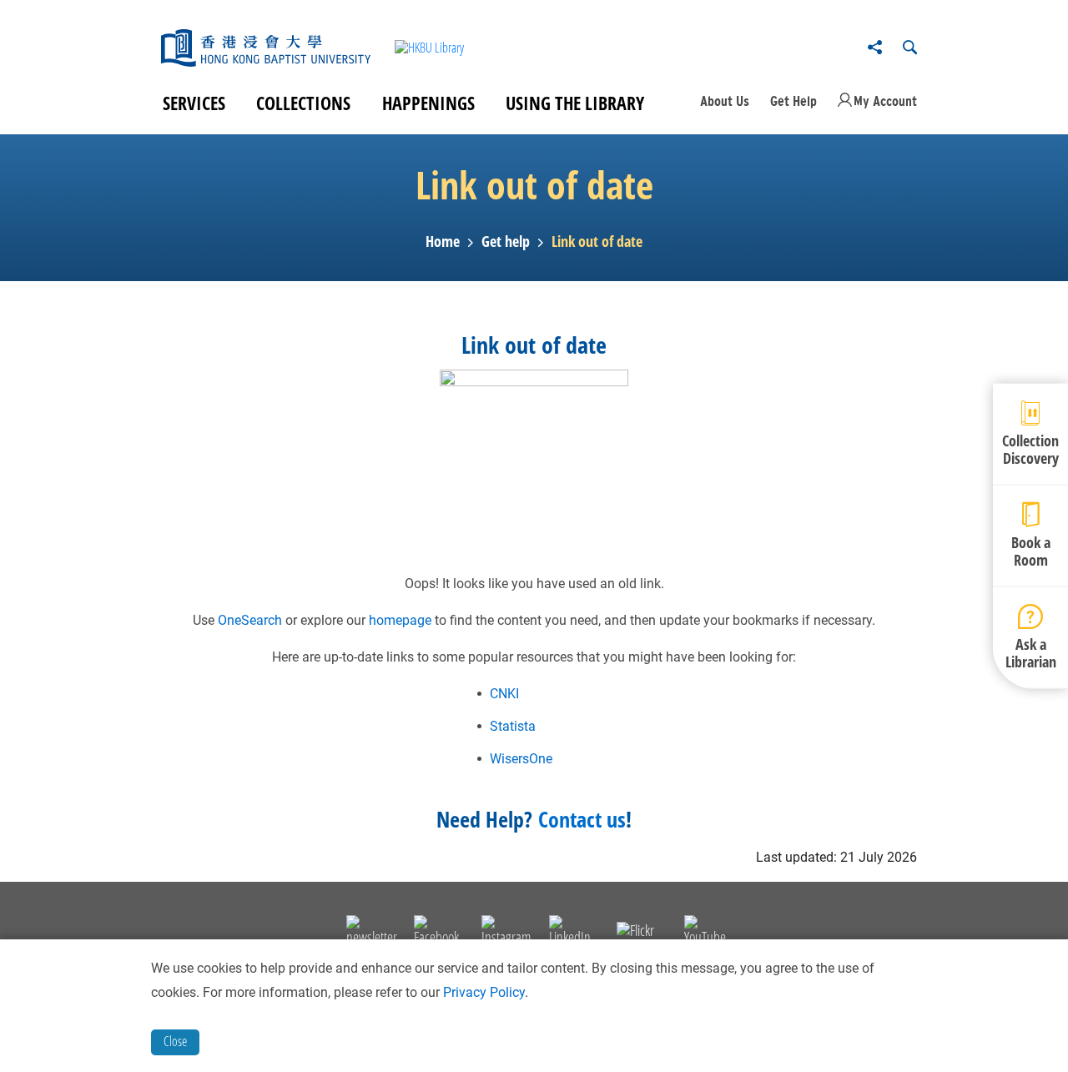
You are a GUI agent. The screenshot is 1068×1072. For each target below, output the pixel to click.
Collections (303, 102)
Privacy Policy (484, 992)
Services (194, 102)
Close (175, 1041)
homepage (400, 620)
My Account (885, 100)
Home (443, 242)
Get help (505, 242)
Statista (513, 726)
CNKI (504, 694)
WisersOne (521, 759)
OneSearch (250, 620)
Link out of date (597, 242)
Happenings (428, 102)
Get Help (793, 100)
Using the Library (575, 102)
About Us (724, 100)
